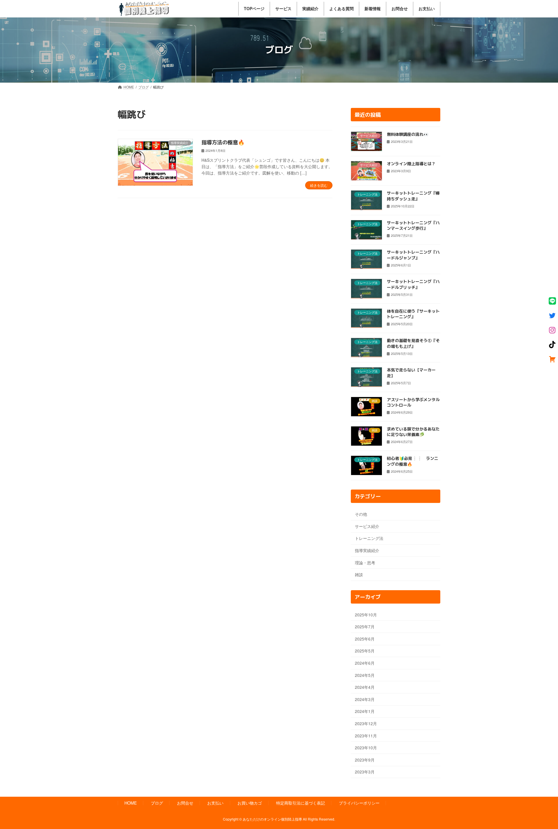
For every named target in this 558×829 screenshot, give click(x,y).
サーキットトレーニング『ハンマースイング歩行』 (413, 225)
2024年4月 (365, 687)
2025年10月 (366, 614)
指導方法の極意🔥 (222, 142)
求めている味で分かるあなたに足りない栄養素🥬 (413, 431)
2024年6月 (365, 663)
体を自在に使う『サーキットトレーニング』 (413, 313)
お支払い (215, 803)
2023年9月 (365, 759)
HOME (130, 803)
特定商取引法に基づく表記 (300, 803)
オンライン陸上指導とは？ (411, 163)
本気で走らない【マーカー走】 (411, 372)
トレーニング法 (369, 538)
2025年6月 (365, 638)
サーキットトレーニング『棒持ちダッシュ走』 (413, 196)
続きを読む (319, 185)
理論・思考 (365, 562)
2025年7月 (365, 626)
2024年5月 (365, 675)
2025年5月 (365, 651)
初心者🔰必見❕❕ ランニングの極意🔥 (412, 461)
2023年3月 (365, 772)
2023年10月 (366, 747)
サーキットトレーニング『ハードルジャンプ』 (413, 255)
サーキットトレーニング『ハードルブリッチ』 (413, 284)
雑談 (359, 574)
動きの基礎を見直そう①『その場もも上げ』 (413, 343)
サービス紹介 (367, 526)
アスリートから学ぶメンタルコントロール (413, 402)
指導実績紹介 (367, 550)
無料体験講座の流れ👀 (407, 134)
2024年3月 (365, 699)
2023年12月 (366, 723)
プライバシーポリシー (359, 803)
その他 (361, 514)
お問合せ (185, 803)
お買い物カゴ (249, 803)
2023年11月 (366, 735)
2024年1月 (365, 711)
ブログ (157, 803)
